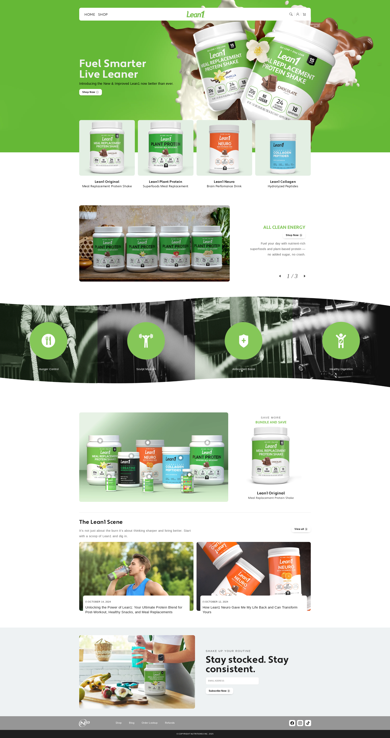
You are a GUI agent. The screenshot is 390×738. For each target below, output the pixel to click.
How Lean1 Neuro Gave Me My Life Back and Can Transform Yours (250, 609)
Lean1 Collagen (283, 184)
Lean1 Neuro (224, 184)
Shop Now (88, 92)
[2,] (131, 454)
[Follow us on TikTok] (308, 723)
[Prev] (283, 276)
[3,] (147, 441)
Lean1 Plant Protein (165, 184)
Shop (119, 723)
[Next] (301, 276)
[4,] (207, 441)
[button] (291, 14)
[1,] (100, 439)
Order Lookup (150, 723)
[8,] (189, 473)
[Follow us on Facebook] (292, 723)
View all (299, 529)
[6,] (108, 475)
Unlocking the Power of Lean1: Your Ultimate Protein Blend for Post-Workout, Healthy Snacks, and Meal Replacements (133, 609)
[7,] (149, 475)
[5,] (180, 456)
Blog (131, 723)
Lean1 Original (107, 184)
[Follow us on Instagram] (300, 723)
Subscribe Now (217, 691)
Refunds (170, 723)
